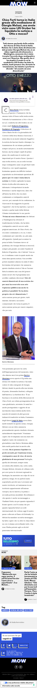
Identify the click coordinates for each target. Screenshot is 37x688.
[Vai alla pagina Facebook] (16, 667)
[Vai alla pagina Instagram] (20, 667)
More (4, 552)
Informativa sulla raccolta (11, 686)
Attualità (18, 13)
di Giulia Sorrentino (11, 38)
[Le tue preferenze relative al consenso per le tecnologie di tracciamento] (34, 685)
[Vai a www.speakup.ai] (32, 97)
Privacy (21, 678)
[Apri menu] (35, 2)
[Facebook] (4, 645)
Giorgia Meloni (16, 610)
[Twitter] (9, 645)
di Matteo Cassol (32, 599)
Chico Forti (28, 610)
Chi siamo (16, 678)
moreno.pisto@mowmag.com (14, 655)
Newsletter (23, 645)
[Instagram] (15, 645)
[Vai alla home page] (18, 4)
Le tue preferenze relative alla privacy (20, 683)
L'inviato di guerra (8, 568)
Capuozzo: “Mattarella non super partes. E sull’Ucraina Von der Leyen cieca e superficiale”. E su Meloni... (10, 578)
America (5, 610)
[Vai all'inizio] (18, 661)
